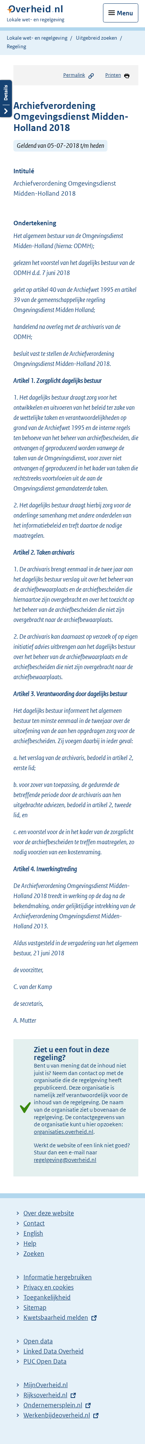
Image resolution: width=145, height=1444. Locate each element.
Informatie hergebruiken (57, 1277)
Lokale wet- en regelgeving (37, 37)
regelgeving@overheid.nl (65, 1159)
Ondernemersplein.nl (52, 1405)
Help (29, 1243)
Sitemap (34, 1307)
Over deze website (48, 1213)
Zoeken (33, 1253)
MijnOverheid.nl (45, 1385)
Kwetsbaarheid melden (55, 1317)
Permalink (74, 75)
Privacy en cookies (48, 1287)
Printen (113, 75)
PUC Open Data (45, 1361)
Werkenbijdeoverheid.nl (56, 1415)
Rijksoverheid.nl (45, 1395)
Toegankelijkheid (47, 1297)
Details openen (6, 98)
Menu (125, 13)
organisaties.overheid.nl (63, 1131)
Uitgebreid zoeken (96, 37)
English (33, 1233)
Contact (34, 1223)
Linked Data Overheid (53, 1351)
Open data (38, 1341)
